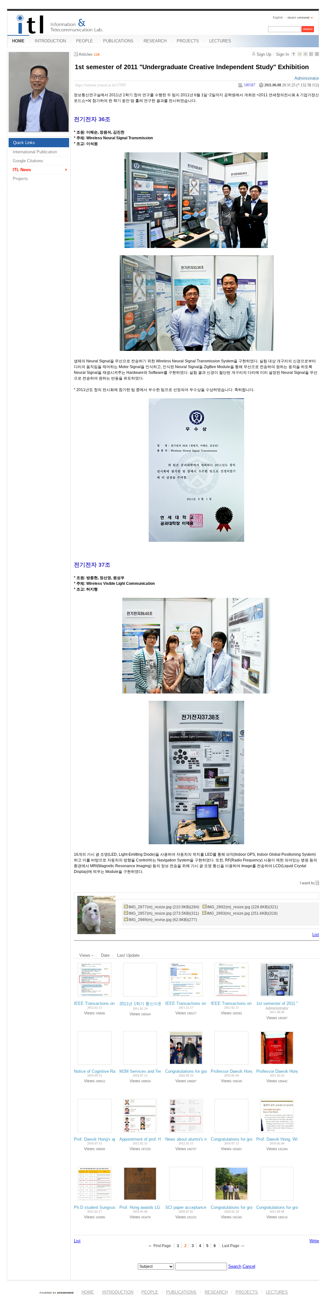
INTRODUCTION (50, 41)
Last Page (230, 1246)
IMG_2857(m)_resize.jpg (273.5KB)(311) (164, 913)
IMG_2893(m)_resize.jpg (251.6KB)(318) (242, 913)
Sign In (282, 54)
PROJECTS (188, 41)
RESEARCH (155, 41)
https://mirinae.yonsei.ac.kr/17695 (100, 85)
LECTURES (220, 41)
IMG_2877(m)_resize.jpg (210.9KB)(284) (164, 907)
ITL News (22, 169)
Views (85, 955)
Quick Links (24, 142)
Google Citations (28, 160)
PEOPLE (84, 41)
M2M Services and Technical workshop (155, 1071)
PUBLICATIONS (118, 41)
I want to (307, 883)
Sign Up (264, 54)
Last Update (128, 955)
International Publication (35, 151)
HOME (18, 41)
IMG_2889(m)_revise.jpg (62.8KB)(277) (163, 920)
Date (105, 955)
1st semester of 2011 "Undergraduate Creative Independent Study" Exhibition (192, 66)
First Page (162, 1246)
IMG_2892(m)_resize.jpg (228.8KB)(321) (242, 907)
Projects (20, 178)
